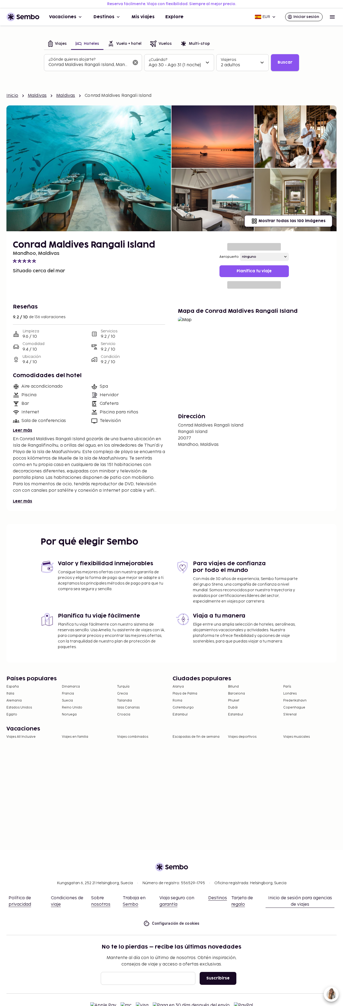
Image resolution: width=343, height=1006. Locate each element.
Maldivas (37, 95)
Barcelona (236, 694)
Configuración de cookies (176, 923)
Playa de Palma (185, 694)
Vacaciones (62, 17)
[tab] (57, 44)
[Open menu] (332, 17)
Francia (68, 694)
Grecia (122, 694)
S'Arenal (290, 715)
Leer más (22, 430)
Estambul (180, 715)
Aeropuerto (229, 257)
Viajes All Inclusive (21, 737)
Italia (10, 694)
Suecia (67, 701)
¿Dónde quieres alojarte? (72, 59)
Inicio (12, 95)
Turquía (123, 687)
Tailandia (124, 701)
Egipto (11, 715)
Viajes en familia (75, 737)
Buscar (285, 62)
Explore (174, 17)
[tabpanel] (171, 62)
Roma (177, 701)
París (287, 687)
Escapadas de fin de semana (196, 737)
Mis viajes (143, 17)
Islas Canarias (128, 708)
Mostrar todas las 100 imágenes (292, 221)
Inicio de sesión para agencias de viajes (300, 901)
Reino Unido (72, 708)
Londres (290, 694)
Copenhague (294, 708)
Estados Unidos (19, 708)
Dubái (233, 708)
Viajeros (228, 59)
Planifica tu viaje (254, 271)
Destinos (104, 17)
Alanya (178, 687)
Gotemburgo (183, 708)
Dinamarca (71, 687)
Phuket (233, 701)
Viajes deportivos (242, 737)
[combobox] (89, 65)
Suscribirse (218, 978)
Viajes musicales (296, 737)
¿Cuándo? (158, 59)
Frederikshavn (295, 701)
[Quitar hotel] (135, 62)
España (12, 687)
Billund (233, 687)
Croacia (123, 715)
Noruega (69, 715)
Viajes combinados (132, 737)
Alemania (14, 701)
